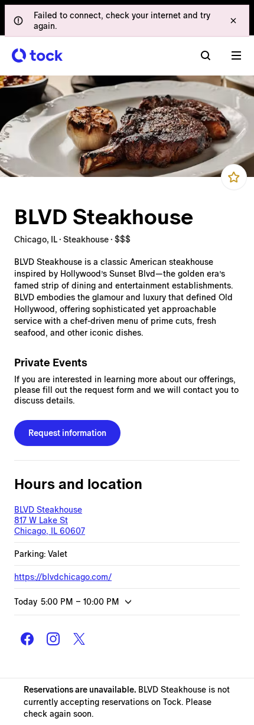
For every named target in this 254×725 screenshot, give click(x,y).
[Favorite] (234, 177)
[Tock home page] (37, 55)
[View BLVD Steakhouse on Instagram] (53, 639)
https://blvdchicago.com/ (63, 577)
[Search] (206, 55)
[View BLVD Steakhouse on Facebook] (27, 639)
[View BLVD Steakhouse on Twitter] (79, 639)
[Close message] (233, 20)
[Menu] (236, 55)
